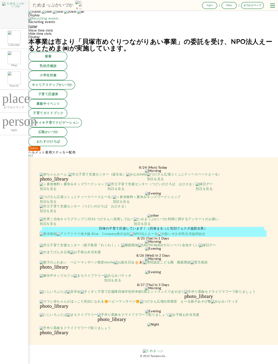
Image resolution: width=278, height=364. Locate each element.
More (229, 5)
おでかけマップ (252, 5)
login (210, 5)
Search (14, 85)
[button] (272, 5)
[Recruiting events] (43, 18)
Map (14, 65)
